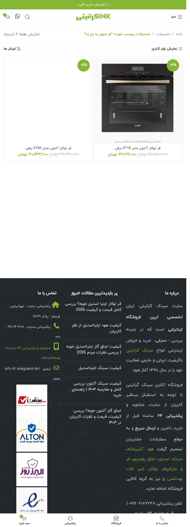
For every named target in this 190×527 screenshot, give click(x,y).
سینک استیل (171, 459)
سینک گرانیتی (139, 350)
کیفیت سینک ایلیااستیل (99, 368)
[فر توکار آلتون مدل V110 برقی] (138, 101)
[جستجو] (27, 17)
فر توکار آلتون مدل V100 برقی (48, 148)
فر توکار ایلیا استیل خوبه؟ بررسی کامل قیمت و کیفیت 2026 (93, 306)
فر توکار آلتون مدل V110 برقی (138, 148)
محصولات (163, 34)
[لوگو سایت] (93, 16)
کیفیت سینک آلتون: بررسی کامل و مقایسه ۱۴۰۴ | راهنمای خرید (96, 389)
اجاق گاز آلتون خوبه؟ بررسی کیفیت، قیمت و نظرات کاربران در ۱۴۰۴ (95, 416)
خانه (179, 34)
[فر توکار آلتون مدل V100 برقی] (48, 101)
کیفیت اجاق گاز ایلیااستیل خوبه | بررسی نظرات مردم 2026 (93, 349)
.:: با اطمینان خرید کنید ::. (93, 4)
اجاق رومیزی (144, 459)
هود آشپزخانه (140, 449)
